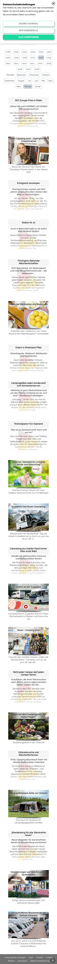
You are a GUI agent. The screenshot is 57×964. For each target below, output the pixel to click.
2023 (33, 52)
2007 (28, 69)
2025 (16, 52)
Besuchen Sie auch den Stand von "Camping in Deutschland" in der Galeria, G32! (28, 169)
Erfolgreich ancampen (28, 183)
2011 (32, 63)
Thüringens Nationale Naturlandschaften (28, 262)
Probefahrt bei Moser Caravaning (28, 506)
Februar (27, 86)
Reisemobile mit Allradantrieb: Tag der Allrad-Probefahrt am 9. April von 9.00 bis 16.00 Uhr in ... (28, 536)
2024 (25, 52)
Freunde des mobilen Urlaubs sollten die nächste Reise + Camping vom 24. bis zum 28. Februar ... (28, 660)
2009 (49, 63)
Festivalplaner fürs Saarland (28, 424)
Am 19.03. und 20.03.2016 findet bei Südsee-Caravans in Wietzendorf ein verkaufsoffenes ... (28, 943)
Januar (38, 86)
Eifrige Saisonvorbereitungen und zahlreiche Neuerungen (28, 901)
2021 (49, 52)
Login (30, 957)
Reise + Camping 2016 (28, 630)
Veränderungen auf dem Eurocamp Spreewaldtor (28, 873)
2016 (41, 58)
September (9, 81)
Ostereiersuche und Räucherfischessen (28, 753)
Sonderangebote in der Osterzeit (28, 742)
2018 (25, 58)
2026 (8, 52)
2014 (8, 63)
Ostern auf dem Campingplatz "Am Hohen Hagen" (28, 715)
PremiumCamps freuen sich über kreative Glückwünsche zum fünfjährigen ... (28, 493)
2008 (20, 69)
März (18, 86)
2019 (16, 58)
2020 (8, 58)
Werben (11, 961)
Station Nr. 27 (28, 222)
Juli (29, 81)
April (50, 81)
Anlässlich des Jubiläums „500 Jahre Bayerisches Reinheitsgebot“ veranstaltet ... (28, 334)
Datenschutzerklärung (39, 961)
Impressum (22, 961)
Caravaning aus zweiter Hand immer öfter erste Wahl (28, 549)
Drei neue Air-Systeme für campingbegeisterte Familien (28, 821)
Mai (43, 81)
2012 (24, 63)
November (34, 75)
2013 (16, 63)
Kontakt (39, 957)
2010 (40, 63)
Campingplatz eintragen (15, 957)
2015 (49, 58)
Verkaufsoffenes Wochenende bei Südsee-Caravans (28, 914)
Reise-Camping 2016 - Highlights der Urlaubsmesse (28, 139)
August (21, 81)
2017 (33, 58)
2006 (37, 69)
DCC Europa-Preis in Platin (28, 100)
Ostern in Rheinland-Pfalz (28, 347)
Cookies (49, 957)
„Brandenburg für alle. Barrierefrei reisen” (28, 833)
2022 (41, 52)
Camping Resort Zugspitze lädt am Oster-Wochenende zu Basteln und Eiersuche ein (28, 616)
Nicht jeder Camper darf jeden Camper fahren (28, 673)
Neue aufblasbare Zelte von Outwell (28, 793)
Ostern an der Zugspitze (28, 587)
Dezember (21, 75)
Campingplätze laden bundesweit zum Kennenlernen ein (28, 384)
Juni (36, 81)
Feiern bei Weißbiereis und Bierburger (28, 304)
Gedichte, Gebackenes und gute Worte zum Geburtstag (28, 463)
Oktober (45, 75)
